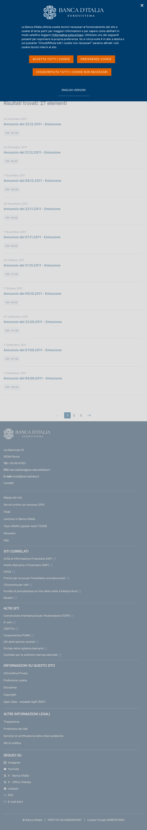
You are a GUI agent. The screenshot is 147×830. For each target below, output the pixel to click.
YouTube (13, 769)
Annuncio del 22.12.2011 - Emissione (32, 124)
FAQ (6, 540)
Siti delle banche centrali (19, 641)
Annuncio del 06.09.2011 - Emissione (33, 378)
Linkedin (13, 788)
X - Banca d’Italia (18, 775)
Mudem (8, 597)
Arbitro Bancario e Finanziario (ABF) (26, 565)
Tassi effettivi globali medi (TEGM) (25, 526)
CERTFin (9, 628)
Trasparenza (11, 721)
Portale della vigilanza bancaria (23, 648)
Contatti (9, 483)
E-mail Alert (15, 801)
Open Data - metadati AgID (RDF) (24, 701)
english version (73, 92)
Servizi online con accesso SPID (24, 504)
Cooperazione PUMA (17, 635)
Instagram (14, 762)
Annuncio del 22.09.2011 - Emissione (33, 322)
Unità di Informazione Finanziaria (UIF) (28, 558)
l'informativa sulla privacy (67, 35)
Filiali (7, 511)
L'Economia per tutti (16, 584)
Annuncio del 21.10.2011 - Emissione (32, 265)
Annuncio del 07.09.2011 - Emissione (33, 350)
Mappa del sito (13, 497)
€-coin (8, 622)
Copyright (10, 694)
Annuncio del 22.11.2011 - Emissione (32, 209)
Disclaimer (10, 687)
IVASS (7, 571)
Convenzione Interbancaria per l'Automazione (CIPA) (37, 615)
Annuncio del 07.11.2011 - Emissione (32, 237)
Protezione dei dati (16, 728)
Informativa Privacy (16, 673)
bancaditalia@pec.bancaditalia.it (30, 469)
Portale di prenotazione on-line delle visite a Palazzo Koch (41, 591)
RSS (10, 795)
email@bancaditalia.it (25, 476)
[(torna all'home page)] (27, 434)
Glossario (10, 533)
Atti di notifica (12, 743)
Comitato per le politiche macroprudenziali (31, 654)
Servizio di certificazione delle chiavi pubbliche (33, 736)
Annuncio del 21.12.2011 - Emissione (32, 152)
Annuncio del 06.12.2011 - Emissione (32, 180)
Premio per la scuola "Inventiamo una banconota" (35, 578)
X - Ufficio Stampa (19, 782)
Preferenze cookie (15, 680)
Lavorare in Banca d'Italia (19, 519)
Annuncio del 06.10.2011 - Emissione (32, 293)
